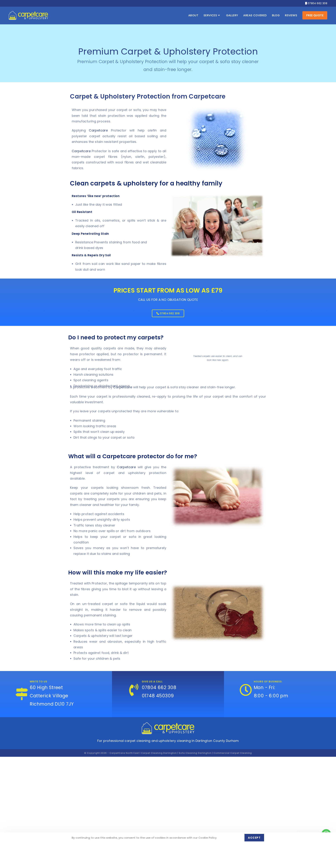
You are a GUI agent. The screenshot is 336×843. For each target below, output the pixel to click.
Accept (254, 837)
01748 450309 (158, 696)
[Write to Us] (22, 694)
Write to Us (38, 681)
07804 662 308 (316, 3)
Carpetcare (98, 130)
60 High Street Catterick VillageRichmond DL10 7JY (52, 695)
